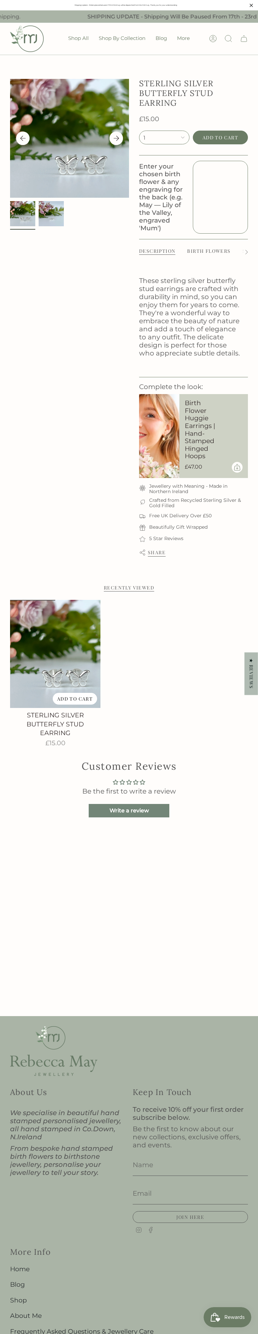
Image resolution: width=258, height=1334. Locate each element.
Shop (18, 1300)
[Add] (237, 467)
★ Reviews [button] (251, 673)
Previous (23, 138)
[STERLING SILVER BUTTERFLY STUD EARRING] (55, 654)
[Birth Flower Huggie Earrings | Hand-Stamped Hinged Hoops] (159, 436)
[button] (78, 39)
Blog (17, 1284)
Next (116, 138)
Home (20, 1269)
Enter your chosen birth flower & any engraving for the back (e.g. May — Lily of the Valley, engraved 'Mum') (161, 197)
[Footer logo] (53, 1051)
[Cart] (244, 38)
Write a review (129, 810)
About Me (26, 1316)
